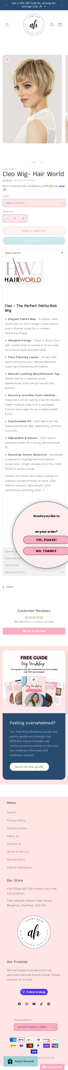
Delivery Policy (17, 828)
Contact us (14, 843)
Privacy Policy (16, 820)
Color (6, 196)
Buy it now (34, 240)
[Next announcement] (61, 5)
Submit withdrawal (19, 867)
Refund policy (16, 859)
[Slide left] (26, 162)
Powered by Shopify (44, 1058)
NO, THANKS (34, 551)
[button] (7, 25)
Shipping (7, 180)
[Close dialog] (64, 506)
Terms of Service (18, 851)
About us (13, 836)
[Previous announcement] (6, 5)
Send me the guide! (29, 766)
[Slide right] (42, 162)
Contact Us (54, 1066)
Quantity (8, 211)
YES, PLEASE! (34, 540)
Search (11, 812)
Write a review (34, 631)
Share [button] (10, 586)
